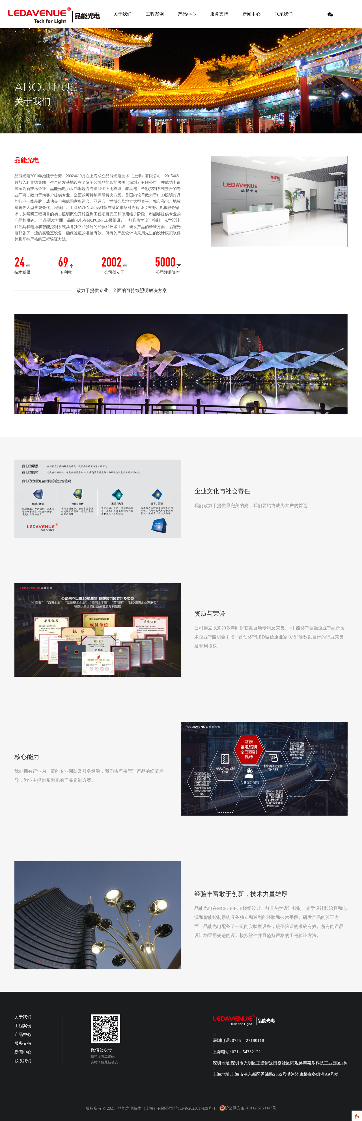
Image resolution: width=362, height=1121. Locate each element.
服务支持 (219, 14)
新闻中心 (251, 14)
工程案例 (155, 14)
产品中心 (187, 14)
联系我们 (284, 14)
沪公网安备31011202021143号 (250, 1108)
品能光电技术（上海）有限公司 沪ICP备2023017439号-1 (167, 1108)
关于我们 (122, 14)
